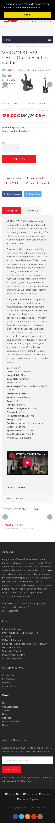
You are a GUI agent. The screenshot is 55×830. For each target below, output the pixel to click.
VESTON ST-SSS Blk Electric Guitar (22, 509)
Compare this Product (37, 183)
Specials (6, 710)
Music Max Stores (11, 647)
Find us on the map (12, 629)
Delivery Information (12, 640)
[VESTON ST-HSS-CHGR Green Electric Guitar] (27, 70)
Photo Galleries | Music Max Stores (20, 633)
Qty (4, 142)
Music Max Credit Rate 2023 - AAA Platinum (24, 644)
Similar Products (35, 178)
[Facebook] (15, 816)
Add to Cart (20, 159)
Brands (5, 703)
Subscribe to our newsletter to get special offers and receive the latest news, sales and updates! (26, 750)
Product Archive (10, 721)
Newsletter (8, 714)
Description (12, 210)
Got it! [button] (27, 15)
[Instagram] (40, 816)
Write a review (14, 178)
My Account (8, 679)
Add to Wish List (12, 183)
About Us (13, 611)
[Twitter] (21, 816)
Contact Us (8, 675)
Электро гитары (13, 46)
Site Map (6, 718)
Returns (6, 682)
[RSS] (27, 816)
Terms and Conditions (13, 651)
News (5, 725)
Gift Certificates (10, 706)
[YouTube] (34, 816)
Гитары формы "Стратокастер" (38, 46)
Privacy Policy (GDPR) (13, 655)
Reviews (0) (32, 210)
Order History (9, 686)
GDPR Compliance (12, 658)
